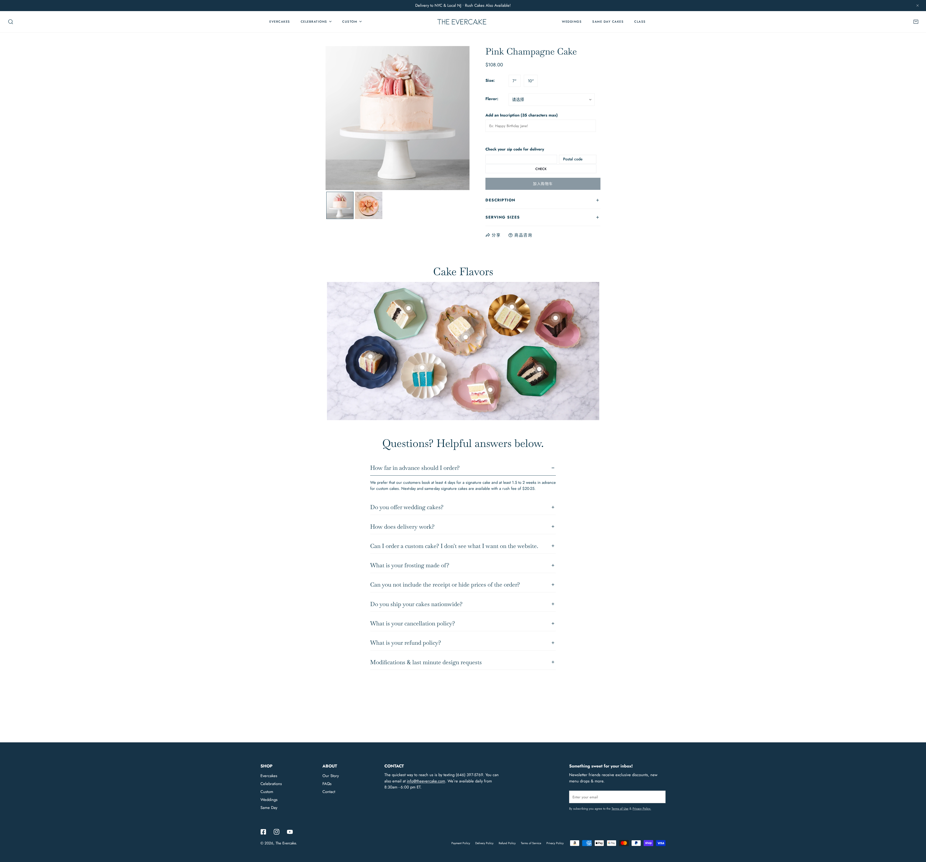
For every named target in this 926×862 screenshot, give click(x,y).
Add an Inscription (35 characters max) (521, 115)
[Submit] (659, 797)
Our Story (330, 776)
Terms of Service (531, 843)
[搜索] (10, 21)
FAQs (327, 784)
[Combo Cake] (408, 308)
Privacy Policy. (642, 808)
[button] (916, 21)
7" (514, 81)
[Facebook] (263, 831)
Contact (328, 791)
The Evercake (286, 843)
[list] (398, 118)
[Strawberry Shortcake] (490, 389)
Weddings (269, 799)
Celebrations (271, 784)
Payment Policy (460, 843)
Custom (266, 791)
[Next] (457, 118)
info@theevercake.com (426, 781)
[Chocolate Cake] (555, 318)
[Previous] (338, 118)
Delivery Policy (484, 843)
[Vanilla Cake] (370, 356)
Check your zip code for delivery (514, 149)
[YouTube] (289, 831)
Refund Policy (507, 843)
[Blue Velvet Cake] (422, 367)
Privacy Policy (555, 843)
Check (541, 168)
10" (531, 81)
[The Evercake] (461, 21)
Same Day (268, 807)
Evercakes (268, 776)
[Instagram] (276, 831)
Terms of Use (620, 808)
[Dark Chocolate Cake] (539, 369)
